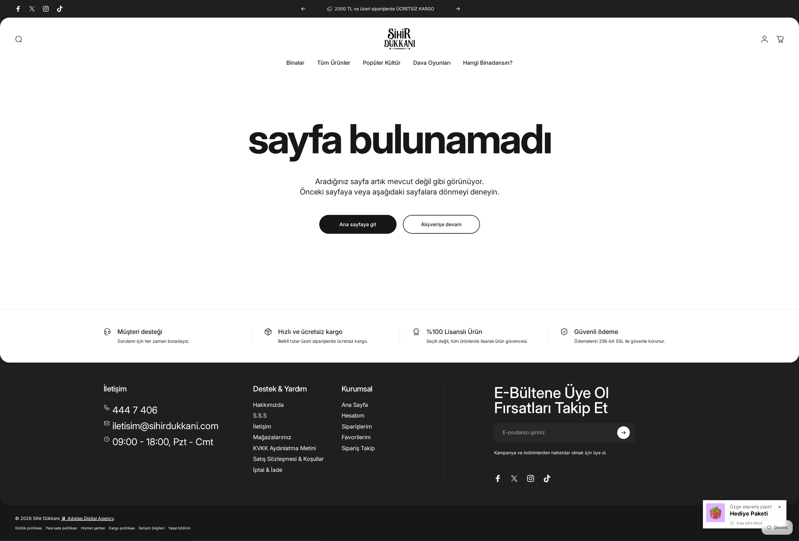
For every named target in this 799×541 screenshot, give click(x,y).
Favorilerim (356, 437)
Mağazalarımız (272, 437)
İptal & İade (267, 470)
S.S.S (260, 415)
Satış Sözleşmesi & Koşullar (288, 459)
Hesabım (353, 415)
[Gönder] (623, 432)
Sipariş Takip (358, 448)
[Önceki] (303, 9)
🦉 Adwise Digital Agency (87, 518)
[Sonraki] (458, 9)
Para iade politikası (61, 528)
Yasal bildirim (179, 528)
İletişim (262, 426)
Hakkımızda (268, 405)
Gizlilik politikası (28, 528)
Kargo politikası (122, 528)
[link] (158, 442)
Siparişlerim (357, 426)
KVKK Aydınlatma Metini (284, 448)
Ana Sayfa (355, 405)
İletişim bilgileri (152, 528)
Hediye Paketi (749, 513)
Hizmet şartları (93, 528)
